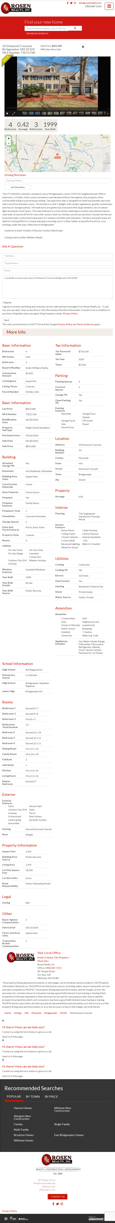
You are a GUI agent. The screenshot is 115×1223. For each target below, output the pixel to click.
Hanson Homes (23, 1108)
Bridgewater (50, 1012)
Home (7, 1012)
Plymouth (36, 1012)
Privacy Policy (70, 313)
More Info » (43, 960)
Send (6, 320)
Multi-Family (21, 1129)
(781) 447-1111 (93, 6)
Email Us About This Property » (53, 957)
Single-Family (62, 1124)
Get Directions (18, 187)
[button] (75, 28)
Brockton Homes (24, 1135)
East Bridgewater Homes (69, 1135)
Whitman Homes (23, 1140)
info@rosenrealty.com (90, 2)
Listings (18, 1012)
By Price (51, 1096)
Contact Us (58, 1196)
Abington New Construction (22, 1117)
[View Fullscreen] (8, 149)
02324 (63, 1012)
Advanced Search (37, 33)
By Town (33, 1096)
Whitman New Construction (62, 1109)
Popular (14, 1096)
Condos (18, 1124)
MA (27, 1012)
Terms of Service (85, 324)
